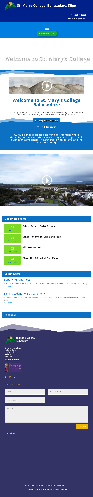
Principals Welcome (46, 120)
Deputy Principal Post (17, 279)
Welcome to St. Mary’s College (46, 58)
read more (8, 286)
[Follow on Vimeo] (14, 377)
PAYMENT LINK (46, 33)
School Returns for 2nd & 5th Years (42, 236)
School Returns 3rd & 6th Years (40, 226)
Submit (82, 426)
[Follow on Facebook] (5, 377)
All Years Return (32, 247)
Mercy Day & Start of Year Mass (40, 257)
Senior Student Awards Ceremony (24, 293)
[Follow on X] (9, 377)
